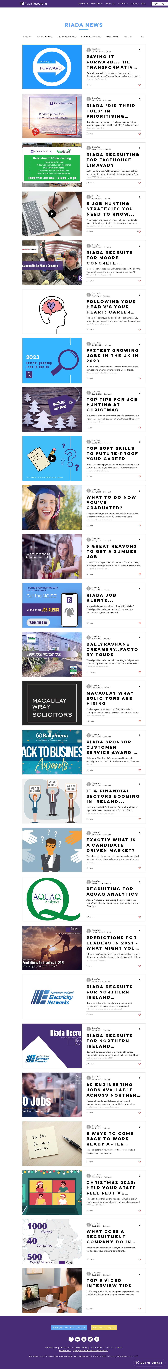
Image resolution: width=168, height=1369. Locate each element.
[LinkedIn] (77, 1339)
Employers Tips (44, 36)
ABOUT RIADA (66, 1348)
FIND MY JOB (51, 1348)
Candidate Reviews (91, 36)
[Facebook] (71, 1339)
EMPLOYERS (81, 1348)
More (126, 36)
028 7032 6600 (99, 1356)
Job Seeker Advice (66, 36)
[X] (96, 1339)
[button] (142, 37)
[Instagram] (83, 1339)
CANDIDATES (96, 1348)
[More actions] (140, 50)
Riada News (112, 36)
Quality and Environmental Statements (90, 1351)
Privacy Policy (65, 1351)
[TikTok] (90, 1339)
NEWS (120, 1348)
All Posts (26, 36)
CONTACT (110, 1348)
